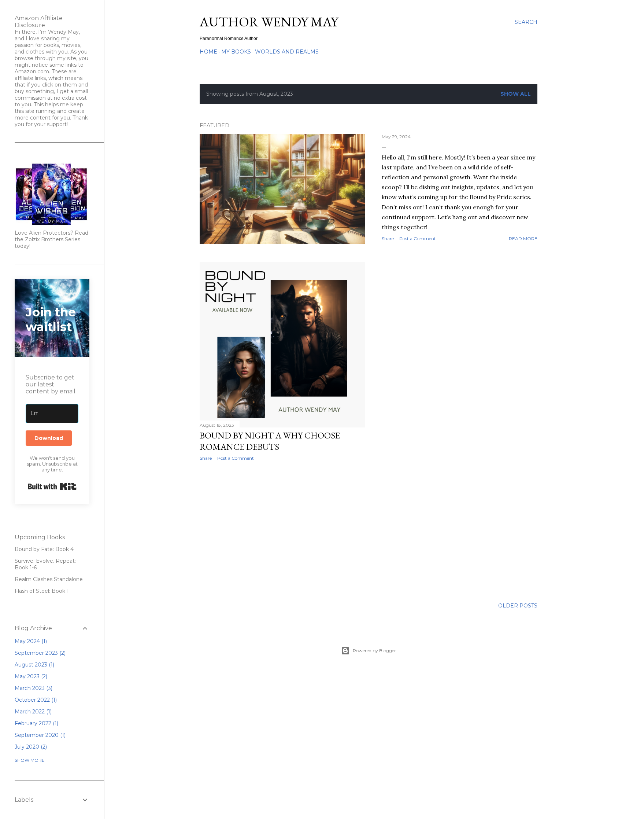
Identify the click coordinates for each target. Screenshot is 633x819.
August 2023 (34, 664)
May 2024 (30, 641)
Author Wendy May (269, 21)
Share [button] (388, 238)
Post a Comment (417, 238)
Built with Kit (52, 486)
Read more (523, 238)
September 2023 (39, 653)
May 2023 (30, 676)
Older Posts (517, 605)
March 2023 (33, 688)
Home (208, 51)
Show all (515, 94)
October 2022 (35, 700)
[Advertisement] (282, 530)
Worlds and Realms (287, 51)
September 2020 (39, 735)
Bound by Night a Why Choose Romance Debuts (270, 441)
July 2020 (30, 746)
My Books (236, 51)
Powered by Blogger (374, 650)
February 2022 (36, 723)
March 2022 (32, 711)
